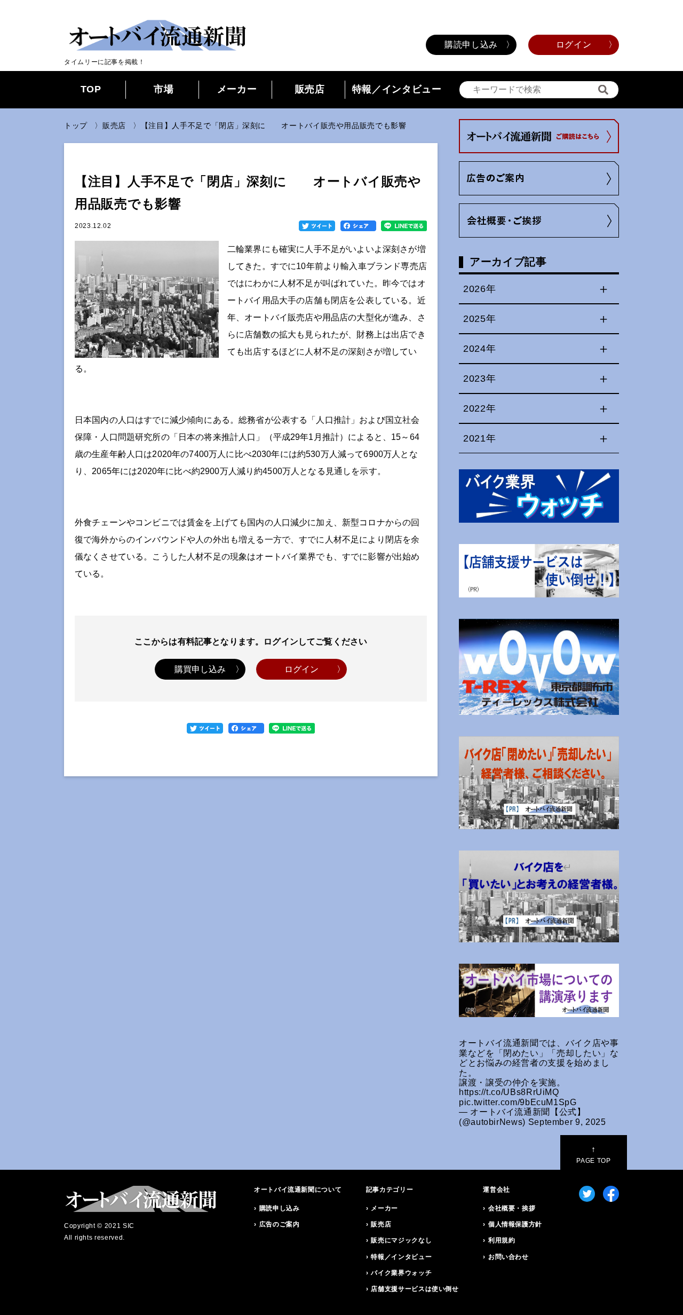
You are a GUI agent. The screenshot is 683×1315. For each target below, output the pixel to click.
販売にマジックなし (401, 1240)
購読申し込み (471, 44)
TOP (91, 89)
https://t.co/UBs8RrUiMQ (509, 1092)
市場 (163, 89)
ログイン (574, 44)
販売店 (310, 89)
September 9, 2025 (567, 1122)
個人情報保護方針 (515, 1224)
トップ (76, 125)
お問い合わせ (508, 1257)
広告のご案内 (279, 1224)
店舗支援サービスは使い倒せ (414, 1289)
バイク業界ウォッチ (401, 1273)
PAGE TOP (593, 1154)
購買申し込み (200, 669)
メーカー (237, 89)
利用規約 (501, 1240)
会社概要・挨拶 (511, 1208)
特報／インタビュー (397, 89)
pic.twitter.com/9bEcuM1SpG (518, 1102)
